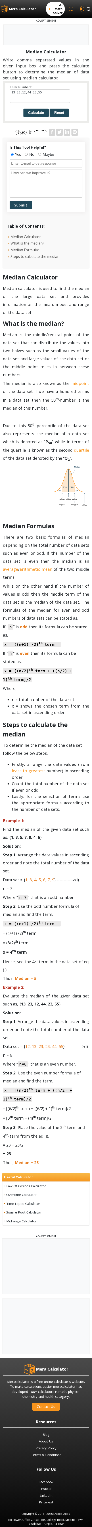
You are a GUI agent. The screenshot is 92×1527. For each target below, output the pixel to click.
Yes (17, 154)
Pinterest (46, 1502)
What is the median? (27, 243)
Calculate (36, 113)
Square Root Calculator (23, 1212)
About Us (46, 1441)
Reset (59, 113)
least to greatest (28, 770)
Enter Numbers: (21, 87)
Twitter (46, 1488)
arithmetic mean (36, 569)
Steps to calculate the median (34, 256)
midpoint (80, 383)
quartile (81, 450)
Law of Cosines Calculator (26, 1186)
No (31, 154)
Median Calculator (25, 236)
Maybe (48, 154)
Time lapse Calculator (23, 1203)
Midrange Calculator (21, 1221)
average (10, 569)
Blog (46, 1434)
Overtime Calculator (21, 1194)
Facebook (46, 1482)
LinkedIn (46, 1495)
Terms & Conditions (46, 1454)
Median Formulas (25, 249)
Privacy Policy (46, 1448)
